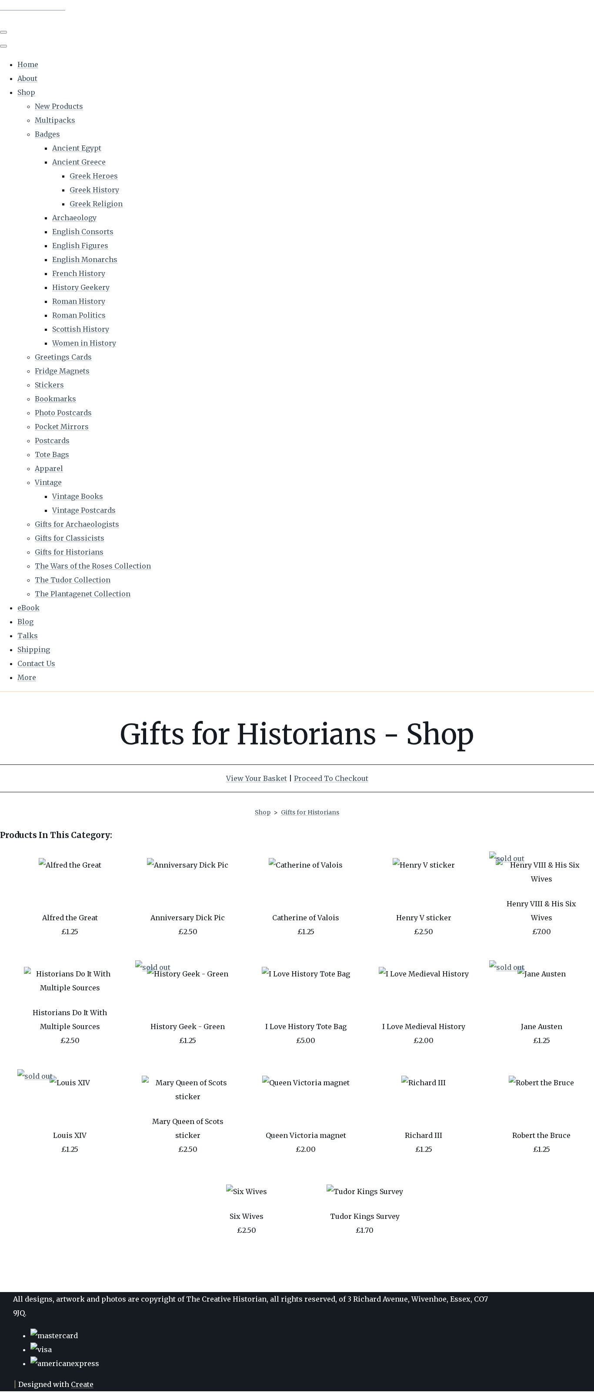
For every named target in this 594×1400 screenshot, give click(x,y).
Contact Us (36, 663)
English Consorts (82, 231)
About (27, 78)
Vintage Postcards (84, 510)
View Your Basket (256, 778)
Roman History (78, 301)
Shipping (33, 649)
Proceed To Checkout (331, 778)
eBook (28, 607)
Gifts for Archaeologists (77, 524)
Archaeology (74, 217)
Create (82, 1384)
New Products (59, 106)
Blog (25, 621)
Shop (26, 92)
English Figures (80, 245)
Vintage (48, 482)
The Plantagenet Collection (82, 593)
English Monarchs (84, 259)
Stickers (49, 384)
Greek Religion (96, 203)
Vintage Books (77, 496)
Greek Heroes (94, 176)
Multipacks (55, 120)
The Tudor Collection (72, 579)
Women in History (84, 343)
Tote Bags (52, 454)
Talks (27, 635)
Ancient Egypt (76, 148)
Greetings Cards (63, 357)
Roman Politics (79, 315)
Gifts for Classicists (69, 538)
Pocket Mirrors (62, 426)
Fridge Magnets (62, 371)
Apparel (49, 468)
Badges (47, 134)
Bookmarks (55, 398)
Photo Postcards (63, 412)
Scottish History (80, 329)
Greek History (94, 189)
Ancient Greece (79, 162)
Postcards (52, 440)
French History (78, 273)
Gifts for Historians (69, 552)
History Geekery (81, 287)
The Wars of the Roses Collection (93, 566)
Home (27, 64)
